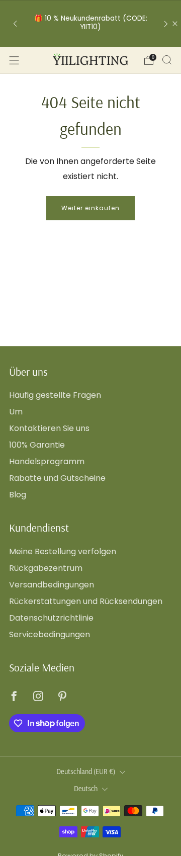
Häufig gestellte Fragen (55, 395)
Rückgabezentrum (45, 568)
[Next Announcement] (166, 23)
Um (16, 411)
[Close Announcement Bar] (175, 24)
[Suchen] (167, 60)
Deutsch (86, 788)
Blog (17, 494)
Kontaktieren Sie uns (49, 428)
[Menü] (14, 60)
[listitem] (90, 23)
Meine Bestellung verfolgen (62, 551)
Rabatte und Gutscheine (57, 478)
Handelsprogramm (46, 461)
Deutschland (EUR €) (85, 771)
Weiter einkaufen (90, 208)
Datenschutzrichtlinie (51, 618)
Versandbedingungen (51, 584)
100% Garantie (37, 445)
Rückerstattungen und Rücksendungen (85, 601)
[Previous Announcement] (15, 23)
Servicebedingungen (49, 634)
